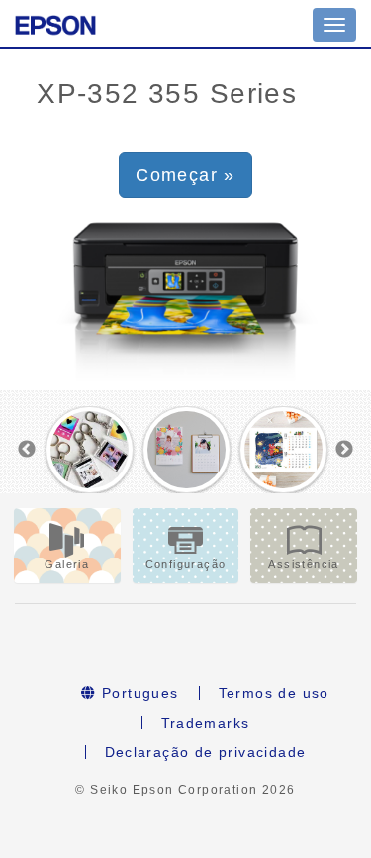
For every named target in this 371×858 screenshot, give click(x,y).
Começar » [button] (185, 175)
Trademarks (205, 722)
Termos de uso (274, 693)
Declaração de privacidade (206, 752)
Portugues (138, 693)
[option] (90, 449)
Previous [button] (27, 450)
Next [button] (344, 450)
